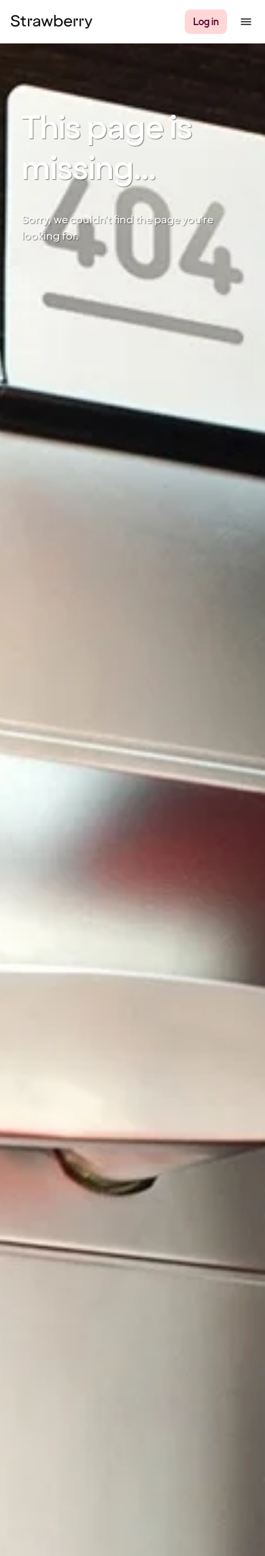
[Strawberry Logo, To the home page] (51, 22)
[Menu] (246, 21)
